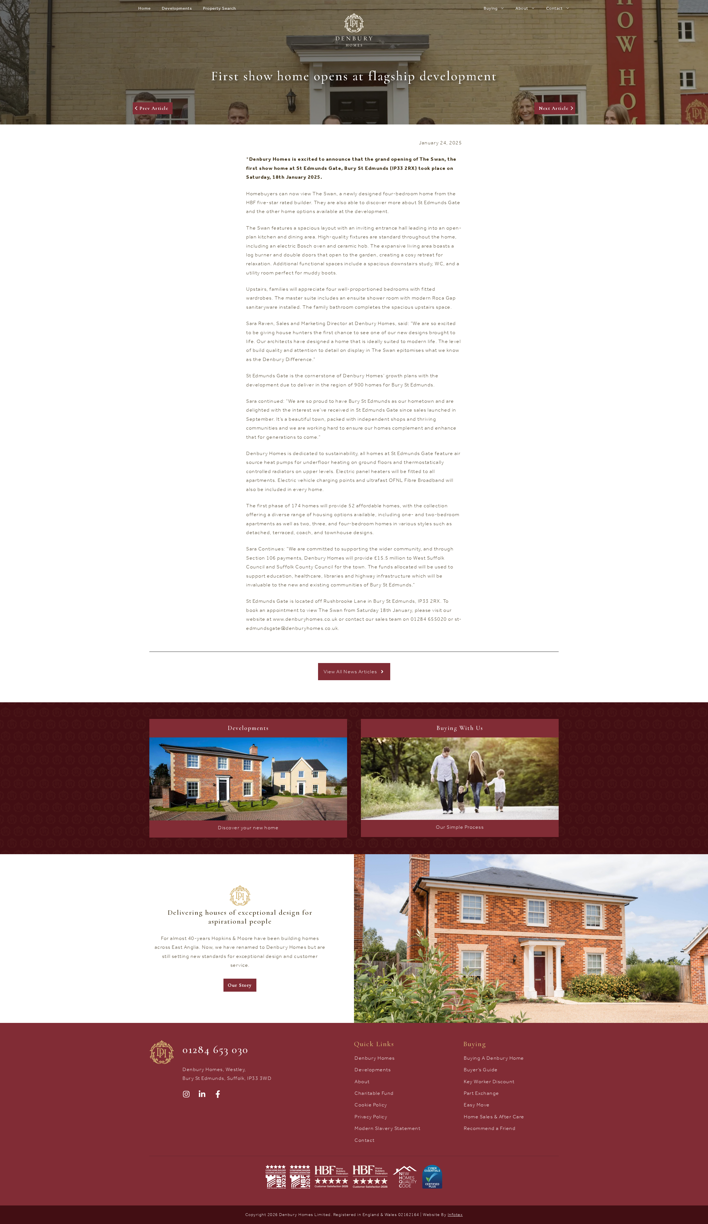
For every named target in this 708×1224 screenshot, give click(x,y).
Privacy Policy (371, 1117)
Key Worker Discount (489, 1082)
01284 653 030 (215, 1049)
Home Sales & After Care (494, 1117)
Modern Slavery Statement (387, 1128)
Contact (554, 8)
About (522, 8)
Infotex (455, 1214)
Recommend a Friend (490, 1128)
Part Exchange (481, 1093)
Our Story (240, 985)
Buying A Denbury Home (494, 1058)
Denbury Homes (375, 1058)
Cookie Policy (371, 1105)
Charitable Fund (374, 1093)
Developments (177, 8)
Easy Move (477, 1105)
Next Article (553, 108)
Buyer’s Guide (481, 1070)
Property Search (219, 8)
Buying (491, 8)
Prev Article (154, 108)
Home (144, 8)
